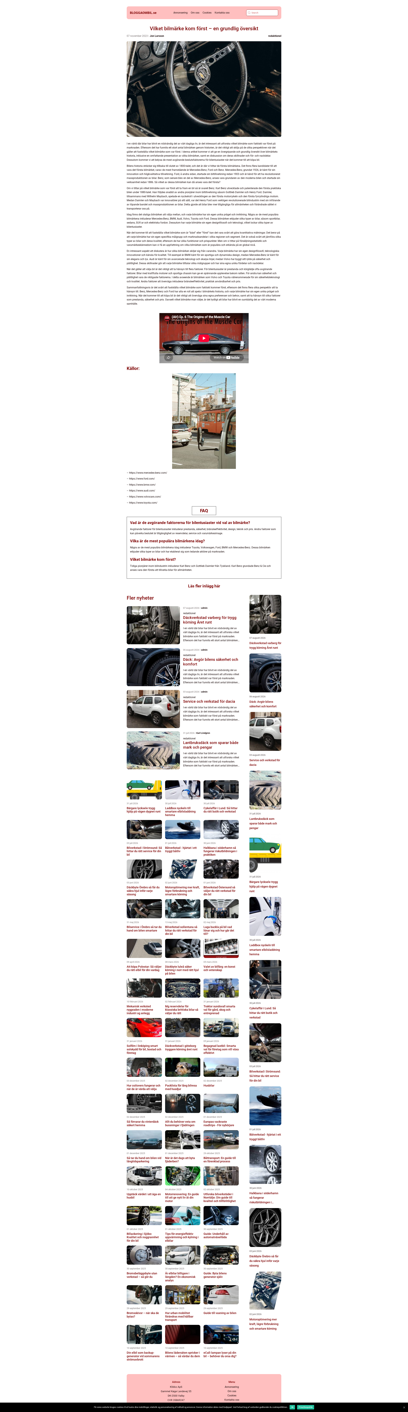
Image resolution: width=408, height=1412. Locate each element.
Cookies (207, 12)
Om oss (195, 12)
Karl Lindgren (203, 733)
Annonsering (180, 12)
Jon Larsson (157, 35)
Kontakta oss (222, 12)
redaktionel (274, 35)
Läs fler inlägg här (204, 586)
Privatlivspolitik (306, 1407)
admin (204, 608)
